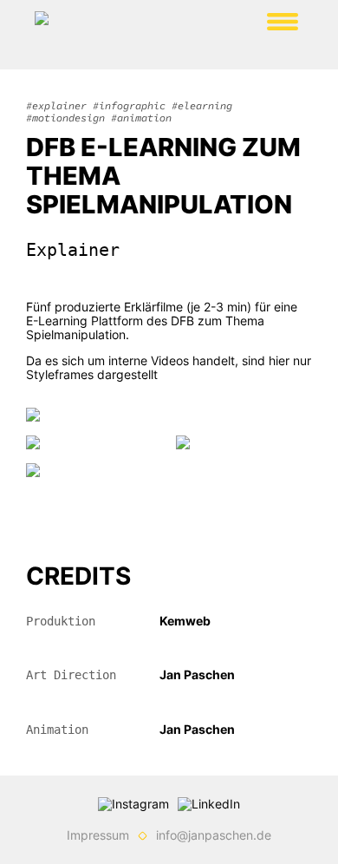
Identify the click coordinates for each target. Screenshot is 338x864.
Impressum (98, 835)
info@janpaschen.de (213, 835)
